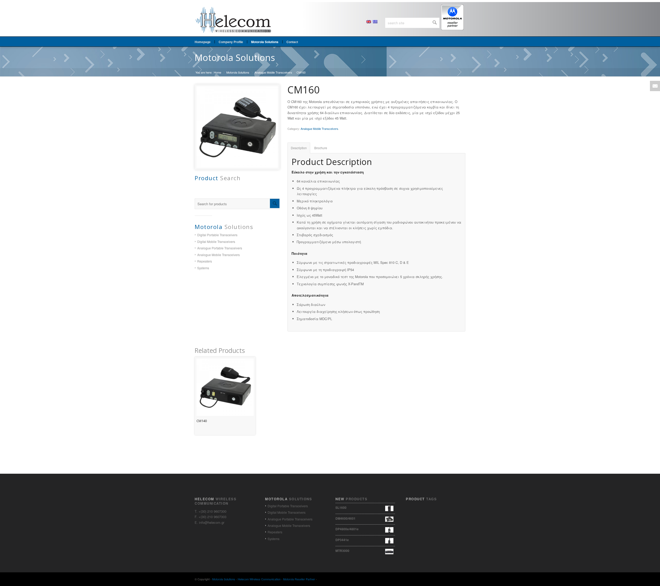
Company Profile (231, 41)
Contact (292, 41)
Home (217, 72)
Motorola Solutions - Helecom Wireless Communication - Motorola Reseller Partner (263, 579)
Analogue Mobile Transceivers (273, 72)
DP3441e (342, 539)
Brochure (320, 148)
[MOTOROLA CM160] (237, 127)
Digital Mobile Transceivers (216, 241)
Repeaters (204, 261)
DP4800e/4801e (347, 529)
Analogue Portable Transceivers (219, 248)
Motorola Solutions (235, 57)
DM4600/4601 (345, 518)
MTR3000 (342, 550)
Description (299, 148)
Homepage (203, 41)
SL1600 (340, 507)
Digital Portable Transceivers (217, 235)
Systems (203, 268)
